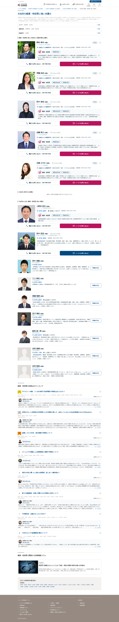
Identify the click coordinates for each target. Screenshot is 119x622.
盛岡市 (44, 211)
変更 (99, 24)
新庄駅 (47, 335)
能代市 (25, 584)
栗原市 (40, 370)
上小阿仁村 (83, 584)
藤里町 (88, 584)
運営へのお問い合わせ (26, 614)
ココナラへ (21, 1)
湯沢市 (41, 584)
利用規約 (52, 605)
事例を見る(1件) (56, 215)
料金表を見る (56, 51)
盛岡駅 (52, 210)
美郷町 (43, 586)
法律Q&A (22, 605)
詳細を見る (96, 268)
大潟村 (39, 586)
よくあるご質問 (24, 612)
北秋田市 (64, 584)
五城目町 (26, 586)
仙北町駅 (47, 299)
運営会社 (82, 603)
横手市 (29, 584)
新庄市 (40, 335)
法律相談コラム (24, 607)
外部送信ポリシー (55, 610)
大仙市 (40, 47)
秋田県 (35, 264)
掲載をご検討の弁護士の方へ (58, 612)
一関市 (40, 352)
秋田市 (40, 264)
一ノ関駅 (47, 352)
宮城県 (35, 370)
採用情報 (82, 605)
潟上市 (55, 584)
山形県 (35, 335)
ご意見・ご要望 (54, 603)
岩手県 (40, 211)
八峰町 (21, 586)
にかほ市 (69, 584)
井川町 (35, 586)
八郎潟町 (31, 586)
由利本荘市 (50, 584)
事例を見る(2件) (56, 82)
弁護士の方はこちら (95, 1)
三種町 (92, 584)
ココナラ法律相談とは (26, 603)
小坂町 (78, 584)
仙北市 (74, 584)
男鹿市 (37, 584)
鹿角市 (45, 584)
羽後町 (47, 586)
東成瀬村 (52, 586)
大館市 (33, 584)
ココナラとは (23, 610)
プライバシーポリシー (56, 607)
